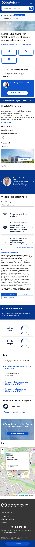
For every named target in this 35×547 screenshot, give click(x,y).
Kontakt (17, 544)
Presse (9, 531)
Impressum (16, 531)
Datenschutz (6, 532)
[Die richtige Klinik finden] (1, 15)
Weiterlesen (7, 123)
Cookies (24, 531)
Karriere (13, 532)
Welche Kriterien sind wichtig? (14, 412)
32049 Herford (19, 15)
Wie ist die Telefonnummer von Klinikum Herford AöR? (16, 383)
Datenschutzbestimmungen (24, 248)
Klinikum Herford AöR (10, 18)
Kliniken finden (17, 93)
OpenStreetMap (24, 495)
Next (33, 182)
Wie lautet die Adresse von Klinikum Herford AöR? (18, 368)
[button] (19, 473)
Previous (1, 182)
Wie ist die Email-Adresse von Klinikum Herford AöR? (15, 390)
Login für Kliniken (6, 512)
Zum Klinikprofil (17, 433)
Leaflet (16, 495)
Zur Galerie (24, 159)
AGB (29, 531)
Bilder (25, 101)
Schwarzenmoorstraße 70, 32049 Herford (17, 44)
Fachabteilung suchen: (9, 202)
